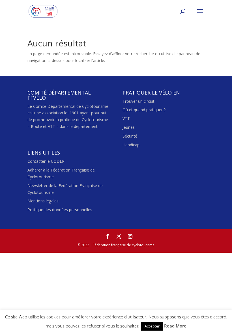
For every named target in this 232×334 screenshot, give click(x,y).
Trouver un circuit (138, 101)
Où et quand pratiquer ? (144, 109)
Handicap (131, 144)
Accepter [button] (152, 326)
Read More (175, 326)
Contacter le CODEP (46, 161)
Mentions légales (43, 201)
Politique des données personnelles (59, 209)
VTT (126, 118)
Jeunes (129, 127)
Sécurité (130, 136)
